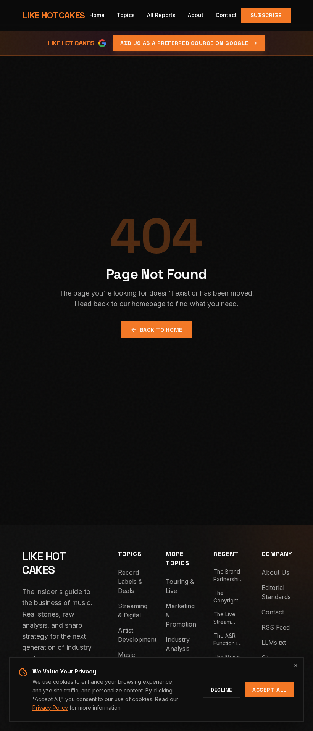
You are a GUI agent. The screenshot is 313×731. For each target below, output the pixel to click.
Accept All (269, 689)
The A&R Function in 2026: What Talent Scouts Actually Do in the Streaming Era (227, 639)
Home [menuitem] (97, 15)
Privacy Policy (50, 707)
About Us (275, 572)
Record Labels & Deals (130, 581)
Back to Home (161, 329)
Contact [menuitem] (226, 15)
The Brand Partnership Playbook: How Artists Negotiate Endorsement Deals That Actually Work (228, 575)
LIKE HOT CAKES (53, 15)
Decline (221, 689)
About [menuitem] (195, 15)
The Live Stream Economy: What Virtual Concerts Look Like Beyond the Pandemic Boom (228, 618)
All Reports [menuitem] (161, 15)
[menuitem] (126, 15)
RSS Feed (275, 627)
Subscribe (266, 15)
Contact (272, 612)
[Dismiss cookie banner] (296, 665)
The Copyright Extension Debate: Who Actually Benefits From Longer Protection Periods (226, 597)
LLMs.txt (273, 642)
